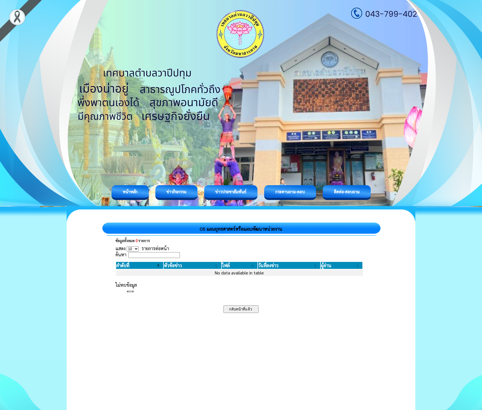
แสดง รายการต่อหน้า (142, 248)
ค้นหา (120, 254)
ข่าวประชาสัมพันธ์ (230, 191)
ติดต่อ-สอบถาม (347, 191)
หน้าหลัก (130, 191)
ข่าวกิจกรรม (176, 191)
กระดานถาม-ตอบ (290, 191)
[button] (122, 265)
